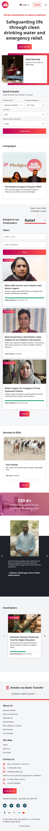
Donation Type (8, 100)
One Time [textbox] (30, 105)
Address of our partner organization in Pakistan (22, 775)
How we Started (9, 710)
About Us (8, 705)
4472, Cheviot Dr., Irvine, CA (18, 764)
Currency (6, 110)
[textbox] (23, 5)
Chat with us (10, 791)
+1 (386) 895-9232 (14, 768)
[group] (24, 636)
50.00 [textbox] (6, 124)
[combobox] (25, 5)
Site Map (7, 740)
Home (5, 745)
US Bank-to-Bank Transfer (23, 694)
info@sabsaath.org (14, 772)
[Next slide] (47, 556)
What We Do (8, 718)
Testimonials (8, 729)
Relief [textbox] (30, 220)
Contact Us (9, 759)
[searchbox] (11, 236)
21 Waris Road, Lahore (16, 779)
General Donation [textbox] (11, 105)
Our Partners (8, 733)
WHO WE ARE (24, 47)
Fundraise (7, 752)
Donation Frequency (32, 100)
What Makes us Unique (12, 726)
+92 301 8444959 (13, 783)
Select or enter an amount (12, 119)
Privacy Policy (24, 826)
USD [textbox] (6, 114)
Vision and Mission (10, 714)
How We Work (8, 722)
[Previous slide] (2, 556)
